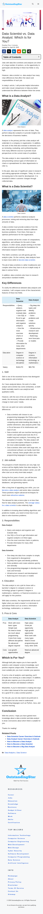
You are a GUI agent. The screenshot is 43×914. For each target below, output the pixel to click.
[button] (33, 4)
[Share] (29, 51)
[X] (9, 51)
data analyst (8, 130)
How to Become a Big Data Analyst (21, 747)
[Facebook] (4, 51)
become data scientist (27, 260)
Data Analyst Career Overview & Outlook (23, 739)
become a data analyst (10, 490)
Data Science (21, 753)
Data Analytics (10, 753)
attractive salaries (17, 495)
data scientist (9, 217)
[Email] (24, 51)
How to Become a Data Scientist (20, 744)
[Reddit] (19, 51)
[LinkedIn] (14, 51)
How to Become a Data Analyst (19, 741)
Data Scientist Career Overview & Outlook (23, 736)
